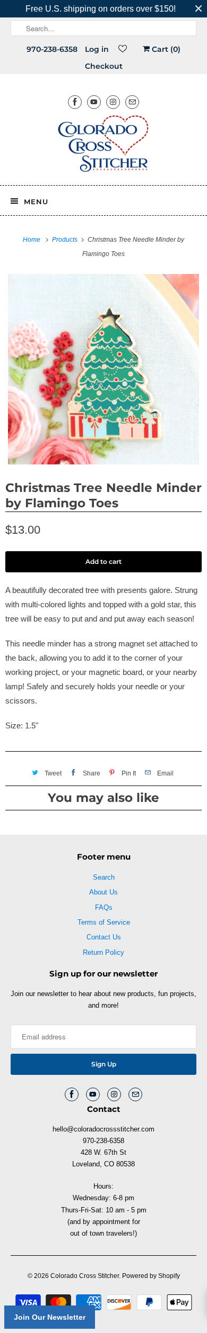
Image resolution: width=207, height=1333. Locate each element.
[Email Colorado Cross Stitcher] (132, 102)
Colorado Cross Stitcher (84, 1276)
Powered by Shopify (151, 1276)
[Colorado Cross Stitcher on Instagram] (113, 102)
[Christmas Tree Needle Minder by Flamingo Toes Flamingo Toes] (103, 369)
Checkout (104, 66)
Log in (97, 49)
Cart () (165, 49)
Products (65, 239)
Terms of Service (103, 922)
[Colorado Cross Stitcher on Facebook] (75, 102)
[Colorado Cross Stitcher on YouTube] (94, 102)
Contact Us (104, 937)
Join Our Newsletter (49, 1317)
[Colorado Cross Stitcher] (104, 145)
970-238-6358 (52, 49)
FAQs (104, 907)
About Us (103, 892)
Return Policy (103, 952)
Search (104, 877)
